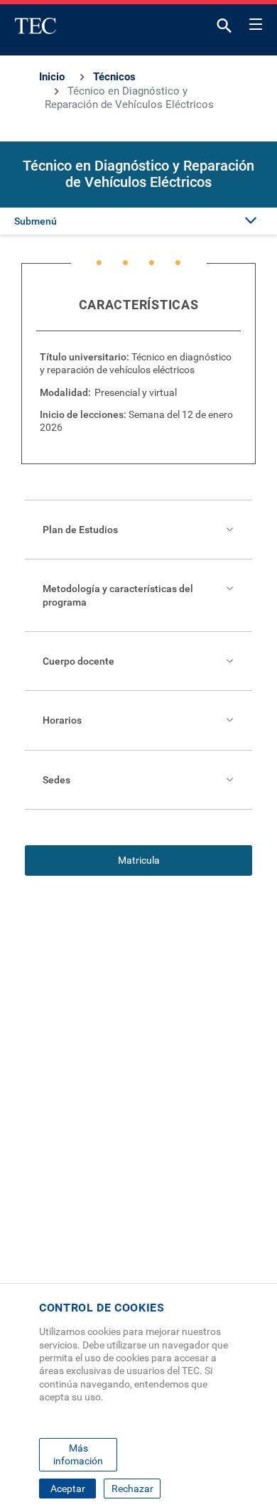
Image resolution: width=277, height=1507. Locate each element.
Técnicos (114, 76)
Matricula (139, 860)
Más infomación (78, 1454)
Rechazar (132, 1488)
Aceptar (67, 1488)
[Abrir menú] (256, 22)
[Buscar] (224, 29)
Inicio (52, 76)
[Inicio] (35, 25)
